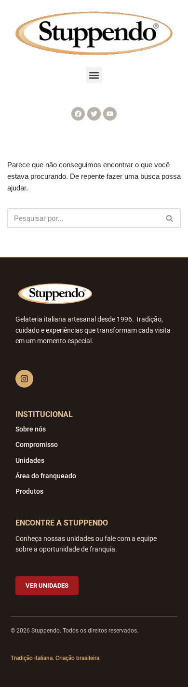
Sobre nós (30, 429)
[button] (94, 75)
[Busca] (170, 218)
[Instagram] (24, 379)
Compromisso (36, 444)
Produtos (29, 491)
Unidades (29, 460)
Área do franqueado (45, 476)
